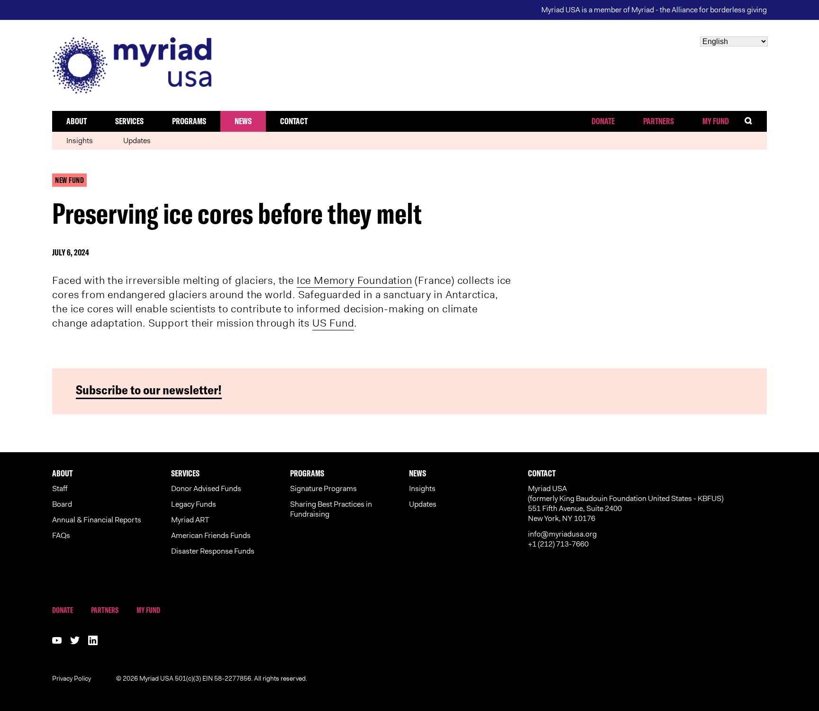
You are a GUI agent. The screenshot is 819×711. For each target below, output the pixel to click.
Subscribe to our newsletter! (149, 390)
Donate (603, 121)
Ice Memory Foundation (354, 280)
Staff (59, 488)
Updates (137, 141)
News (243, 121)
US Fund (333, 323)
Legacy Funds (193, 504)
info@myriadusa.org (562, 534)
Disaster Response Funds (213, 551)
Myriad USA (409, 65)
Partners (658, 121)
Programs (189, 121)
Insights (79, 141)
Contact (294, 121)
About (76, 121)
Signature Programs (323, 488)
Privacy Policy (71, 678)
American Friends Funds (211, 535)
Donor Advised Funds (206, 488)
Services (129, 121)
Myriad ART (190, 520)
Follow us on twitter (75, 640)
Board (62, 504)
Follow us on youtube (57, 640)
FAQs (61, 535)
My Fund (715, 121)
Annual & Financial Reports (96, 520)
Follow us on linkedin (93, 640)
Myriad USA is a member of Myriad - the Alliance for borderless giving (654, 10)
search (755, 121)
